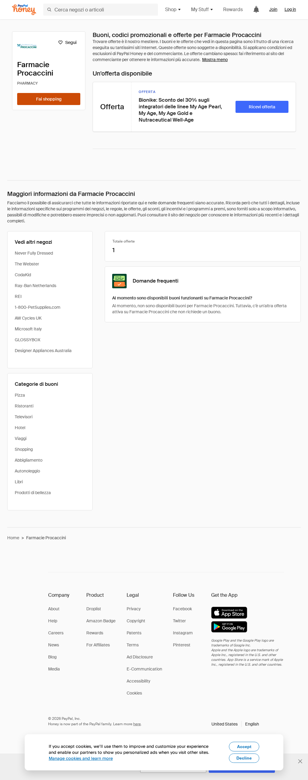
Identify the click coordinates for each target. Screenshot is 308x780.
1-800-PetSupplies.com (37, 307)
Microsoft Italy (28, 329)
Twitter (179, 621)
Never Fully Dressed (34, 253)
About (54, 608)
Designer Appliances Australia (43, 350)
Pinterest (181, 645)
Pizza (20, 395)
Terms (133, 645)
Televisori (23, 416)
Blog (52, 657)
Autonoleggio (27, 471)
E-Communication (144, 669)
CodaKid (23, 274)
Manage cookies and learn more (81, 758)
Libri (19, 481)
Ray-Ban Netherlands (35, 285)
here (137, 724)
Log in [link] (290, 9)
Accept (244, 746)
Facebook (182, 608)
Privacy (134, 608)
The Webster (27, 264)
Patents (134, 633)
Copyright (136, 621)
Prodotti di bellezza (33, 492)
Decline (244, 758)
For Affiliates (98, 645)
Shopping (24, 449)
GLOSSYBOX (27, 339)
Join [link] (273, 9)
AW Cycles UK (28, 318)
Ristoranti (24, 406)
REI (18, 296)
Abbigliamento (28, 460)
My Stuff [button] (200, 9)
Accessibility (138, 681)
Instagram (183, 633)
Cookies (134, 693)
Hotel (20, 427)
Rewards (233, 9)
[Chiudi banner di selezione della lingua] (300, 761)
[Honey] (24, 10)
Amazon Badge (101, 621)
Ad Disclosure (140, 657)
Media (54, 669)
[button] (235, 724)
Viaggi (20, 438)
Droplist (93, 608)
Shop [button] (171, 9)
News (53, 645)
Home (13, 537)
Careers (55, 633)
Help (52, 621)
